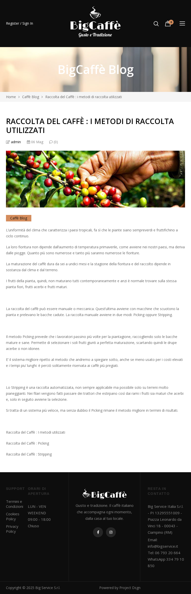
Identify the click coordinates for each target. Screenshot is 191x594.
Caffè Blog (18, 218)
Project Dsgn (130, 587)
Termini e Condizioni (14, 504)
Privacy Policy (12, 529)
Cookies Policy (12, 516)
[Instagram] (111, 532)
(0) (55, 141)
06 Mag (36, 141)
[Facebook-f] (98, 532)
